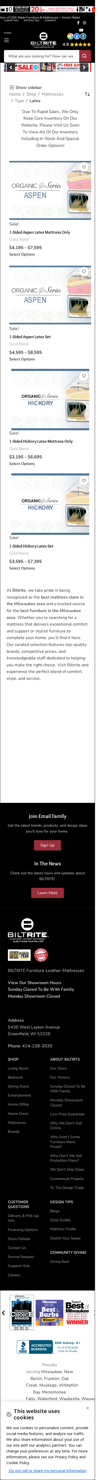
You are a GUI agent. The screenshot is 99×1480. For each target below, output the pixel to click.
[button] (11, 67)
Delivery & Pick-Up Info (23, 1218)
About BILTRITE (65, 1059)
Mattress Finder (63, 1229)
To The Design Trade (67, 1187)
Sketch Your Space (65, 1238)
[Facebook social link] (78, 23)
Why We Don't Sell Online (66, 1125)
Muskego (48, 1385)
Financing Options (23, 1229)
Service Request (21, 1256)
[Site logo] (44, 40)
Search (85, 56)
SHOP (13, 1059)
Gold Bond (19, 239)
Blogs (55, 1211)
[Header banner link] (47, 11)
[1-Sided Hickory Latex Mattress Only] (50, 400)
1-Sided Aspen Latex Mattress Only (39, 232)
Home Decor (18, 1113)
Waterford (47, 1399)
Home (15, 94)
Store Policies (19, 1238)
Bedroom (15, 1077)
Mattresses (52, 94)
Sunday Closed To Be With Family (67, 1089)
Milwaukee (51, 1372)
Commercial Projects (67, 1178)
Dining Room (18, 1086)
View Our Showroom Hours (34, 983)
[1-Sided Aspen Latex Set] (50, 295)
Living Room (18, 1068)
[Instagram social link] (84, 23)
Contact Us (17, 1247)
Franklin (51, 1379)
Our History (60, 1077)
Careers (14, 1275)
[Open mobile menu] (6, 40)
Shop (31, 94)
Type (19, 101)
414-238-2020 (37, 1046)
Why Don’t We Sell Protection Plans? (66, 1158)
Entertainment (19, 1095)
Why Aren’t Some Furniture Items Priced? (65, 1141)
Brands (14, 1131)
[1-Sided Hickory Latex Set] (50, 504)
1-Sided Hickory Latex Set (31, 546)
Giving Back (59, 1261)
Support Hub (19, 1265)
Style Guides (60, 1220)
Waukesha (69, 1399)
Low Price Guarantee (67, 1114)
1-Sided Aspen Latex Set (30, 336)
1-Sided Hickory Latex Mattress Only (41, 441)
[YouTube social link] (81, 30)
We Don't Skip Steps (67, 1169)
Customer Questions (18, 1204)
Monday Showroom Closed (34, 996)
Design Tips (61, 1202)
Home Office (18, 1104)
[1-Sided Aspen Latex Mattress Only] (50, 190)
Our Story (58, 1068)
